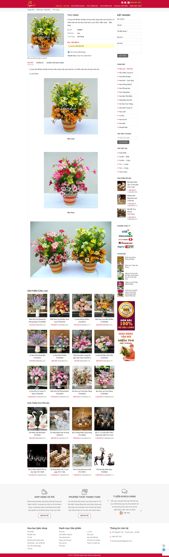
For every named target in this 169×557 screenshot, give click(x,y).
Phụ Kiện (122, 123)
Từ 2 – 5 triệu (123, 168)
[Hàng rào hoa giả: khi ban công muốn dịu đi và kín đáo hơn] (120, 276)
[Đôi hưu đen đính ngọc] (104, 456)
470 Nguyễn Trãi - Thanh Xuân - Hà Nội (125, 532)
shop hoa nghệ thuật (84, 56)
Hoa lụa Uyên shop (95, 555)
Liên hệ (29, 549)
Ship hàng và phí (44, 497)
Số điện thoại (122, 31)
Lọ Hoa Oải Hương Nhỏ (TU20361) (37, 356)
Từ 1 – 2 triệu (123, 164)
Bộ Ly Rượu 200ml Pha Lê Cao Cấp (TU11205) (37, 471)
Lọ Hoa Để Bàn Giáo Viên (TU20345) (104, 356)
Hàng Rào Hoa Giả (125, 100)
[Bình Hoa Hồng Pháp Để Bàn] (120, 260)
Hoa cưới (90, 534)
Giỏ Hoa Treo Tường (126, 104)
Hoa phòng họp (64, 537)
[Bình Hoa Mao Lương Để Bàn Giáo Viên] (82, 341)
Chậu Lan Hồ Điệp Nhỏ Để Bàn (131, 283)
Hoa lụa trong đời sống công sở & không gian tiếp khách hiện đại (131, 293)
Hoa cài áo (63, 543)
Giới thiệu (30, 532)
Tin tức (29, 537)
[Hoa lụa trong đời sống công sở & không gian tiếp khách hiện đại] (120, 293)
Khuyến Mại (123, 127)
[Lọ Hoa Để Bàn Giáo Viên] (104, 341)
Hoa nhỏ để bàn (92, 537)
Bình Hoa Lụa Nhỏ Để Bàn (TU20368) (104, 320)
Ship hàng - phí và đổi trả (36, 543)
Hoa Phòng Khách (78, 6)
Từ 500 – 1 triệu (124, 160)
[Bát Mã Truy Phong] (121, 213)
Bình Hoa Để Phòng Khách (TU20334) (59, 392)
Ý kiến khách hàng (124, 496)
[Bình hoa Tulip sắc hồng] (120, 268)
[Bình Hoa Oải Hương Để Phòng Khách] (37, 305)
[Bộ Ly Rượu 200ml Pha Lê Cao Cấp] (37, 456)
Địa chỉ (120, 37)
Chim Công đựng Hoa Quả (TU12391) (82, 471)
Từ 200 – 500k (124, 157)
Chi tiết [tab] (30, 63)
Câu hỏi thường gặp (34, 546)
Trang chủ (30, 10)
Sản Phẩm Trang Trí (126, 73)
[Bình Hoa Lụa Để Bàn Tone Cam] (60, 305)
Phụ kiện (62, 546)
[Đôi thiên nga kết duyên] (37, 419)
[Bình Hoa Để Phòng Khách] (60, 377)
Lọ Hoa (121, 116)
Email (119, 25)
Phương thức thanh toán (84, 497)
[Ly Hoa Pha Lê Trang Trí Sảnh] (37, 377)
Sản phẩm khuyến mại (38, 403)
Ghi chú (120, 43)
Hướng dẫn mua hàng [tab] (55, 63)
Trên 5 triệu (123, 172)
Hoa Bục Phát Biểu (121, 6)
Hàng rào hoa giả (65, 540)
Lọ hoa (89, 532)
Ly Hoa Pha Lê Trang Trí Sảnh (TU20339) (37, 392)
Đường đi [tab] (40, 63)
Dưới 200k (122, 153)
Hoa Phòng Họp (106, 6)
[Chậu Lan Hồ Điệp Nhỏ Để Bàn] (120, 285)
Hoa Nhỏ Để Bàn (125, 77)
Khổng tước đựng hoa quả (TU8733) (132, 198)
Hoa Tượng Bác (92, 6)
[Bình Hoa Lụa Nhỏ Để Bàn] (104, 305)
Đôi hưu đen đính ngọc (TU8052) (104, 471)
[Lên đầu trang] (164, 546)
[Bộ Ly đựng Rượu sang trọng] (82, 419)
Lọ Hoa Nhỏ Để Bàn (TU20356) (59, 356)
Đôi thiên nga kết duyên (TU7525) (37, 434)
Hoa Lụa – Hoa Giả (62, 6)
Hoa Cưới (122, 112)
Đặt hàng (122, 55)
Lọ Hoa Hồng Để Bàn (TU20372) (82, 320)
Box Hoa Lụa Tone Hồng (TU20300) (104, 392)
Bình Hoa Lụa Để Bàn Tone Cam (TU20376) (59, 320)
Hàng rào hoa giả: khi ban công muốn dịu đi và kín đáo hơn (131, 276)
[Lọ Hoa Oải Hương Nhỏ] (37, 341)
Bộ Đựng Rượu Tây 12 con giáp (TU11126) (60, 471)
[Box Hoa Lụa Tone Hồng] (104, 377)
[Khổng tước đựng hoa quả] (121, 199)
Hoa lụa (61, 532)
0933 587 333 (80, 46)
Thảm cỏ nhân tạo (93, 543)
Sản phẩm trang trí (65, 534)
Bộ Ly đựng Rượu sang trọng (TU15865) (82, 434)
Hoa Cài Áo (123, 119)
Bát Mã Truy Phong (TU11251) (131, 211)
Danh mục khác (136, 6)
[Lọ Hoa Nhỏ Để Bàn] (60, 341)
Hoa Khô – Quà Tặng (126, 80)
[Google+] (125, 2)
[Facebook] (122, 2)
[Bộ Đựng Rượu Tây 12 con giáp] (60, 456)
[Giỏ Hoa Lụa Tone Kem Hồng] (82, 377)
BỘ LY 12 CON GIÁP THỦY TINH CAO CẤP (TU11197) (104, 434)
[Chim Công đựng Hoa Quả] (82, 456)
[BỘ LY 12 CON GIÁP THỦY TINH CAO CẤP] (104, 419)
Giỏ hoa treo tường (93, 540)
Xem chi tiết (44, 515)
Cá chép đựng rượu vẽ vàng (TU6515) (59, 434)
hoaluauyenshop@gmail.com (122, 541)
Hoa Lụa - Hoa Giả (43, 10)
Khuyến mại (31, 534)
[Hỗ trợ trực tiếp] (164, 549)
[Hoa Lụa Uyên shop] (32, 4)
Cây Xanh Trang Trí (125, 108)
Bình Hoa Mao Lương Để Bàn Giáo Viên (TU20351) (82, 356)
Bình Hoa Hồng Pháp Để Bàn (130, 258)
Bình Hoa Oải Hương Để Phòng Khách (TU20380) (37, 320)
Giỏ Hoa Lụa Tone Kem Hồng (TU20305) (82, 392)
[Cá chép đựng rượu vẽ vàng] (60, 419)
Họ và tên (121, 19)
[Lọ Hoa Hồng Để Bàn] (82, 305)
